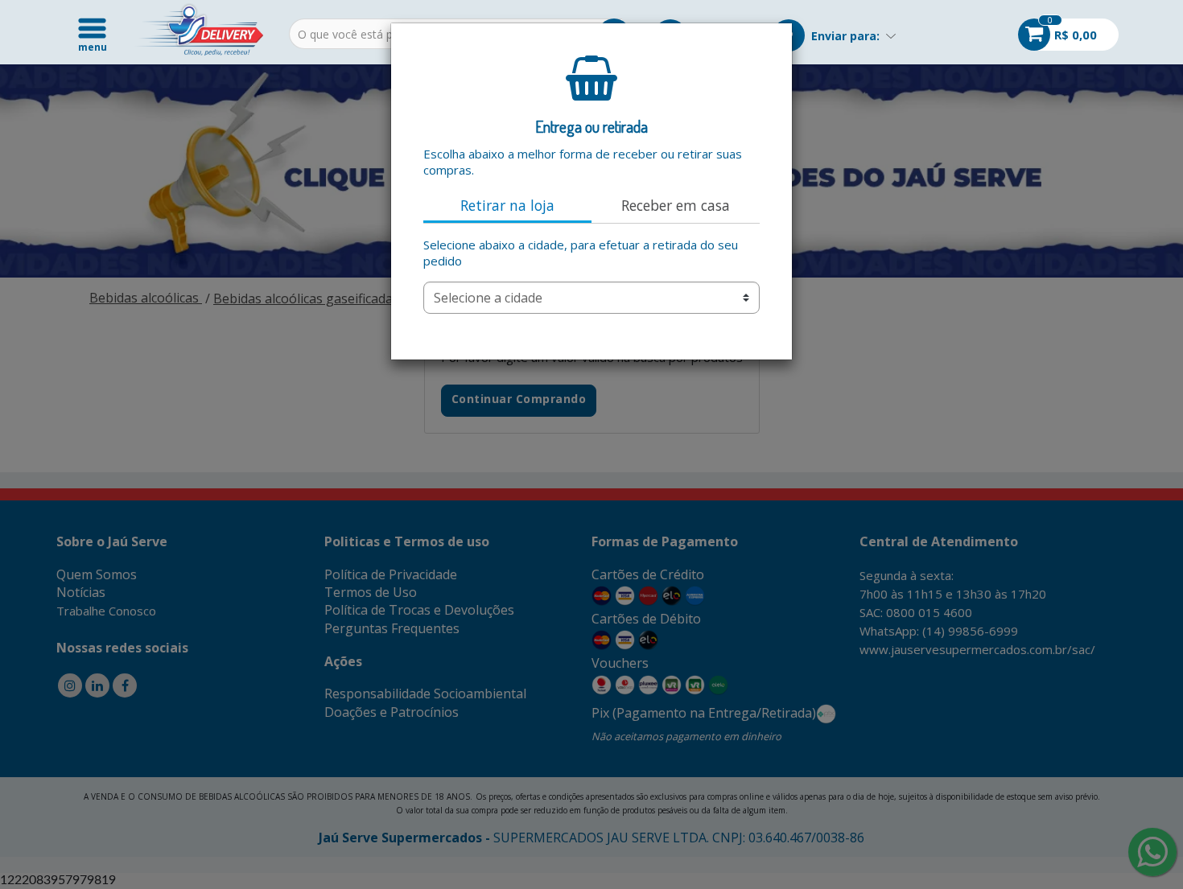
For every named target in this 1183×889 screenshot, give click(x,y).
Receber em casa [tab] (675, 205)
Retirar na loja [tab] (507, 205)
